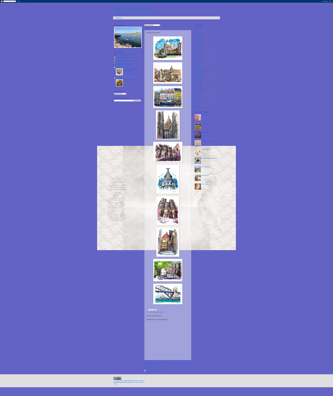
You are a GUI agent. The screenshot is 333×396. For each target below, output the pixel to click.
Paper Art (197, 83)
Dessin (196, 47)
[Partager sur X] (152, 310)
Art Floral (197, 34)
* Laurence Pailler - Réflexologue (124, 54)
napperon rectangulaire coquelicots (123, 64)
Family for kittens (199, 56)
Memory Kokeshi (199, 72)
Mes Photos (197, 78)
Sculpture (197, 98)
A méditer (197, 30)
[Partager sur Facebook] (154, 310)
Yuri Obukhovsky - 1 (206, 167)
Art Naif (197, 36)
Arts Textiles (198, 39)
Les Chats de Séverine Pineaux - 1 (210, 141)
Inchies (196, 63)
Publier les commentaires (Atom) (159, 367)
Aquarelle (161, 312)
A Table (196, 28)
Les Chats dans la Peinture (201, 70)
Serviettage (197, 100)
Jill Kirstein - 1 (205, 175)
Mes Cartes (197, 74)
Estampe (197, 52)
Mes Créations (198, 76)
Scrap (196, 96)
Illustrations (197, 61)
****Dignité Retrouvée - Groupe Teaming (125, 57)
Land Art (197, 67)
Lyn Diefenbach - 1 (206, 132)
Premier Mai (198, 92)
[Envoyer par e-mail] (149, 310)
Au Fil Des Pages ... (134, 8)
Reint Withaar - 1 (206, 184)
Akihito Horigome (154, 312)
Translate (155, 27)
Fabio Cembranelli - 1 (207, 115)
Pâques (196, 94)
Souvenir (197, 103)
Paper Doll (197, 85)
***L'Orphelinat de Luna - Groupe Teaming (126, 60)
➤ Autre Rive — (120, 78)
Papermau (118, 67)
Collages (197, 43)
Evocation (197, 54)
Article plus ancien (185, 363)
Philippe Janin (205, 123)
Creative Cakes (198, 45)
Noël (196, 81)
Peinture (197, 87)
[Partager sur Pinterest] (156, 310)
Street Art (197, 105)
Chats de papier (198, 41)
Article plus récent (150, 363)
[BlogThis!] (151, 310)
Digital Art (197, 50)
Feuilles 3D (197, 59)
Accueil (167, 363)
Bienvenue (119, 18)
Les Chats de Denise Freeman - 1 (209, 158)
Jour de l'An (198, 65)
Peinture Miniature (199, 89)
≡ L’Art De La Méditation (129, 79)
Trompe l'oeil (198, 107)
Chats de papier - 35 (206, 149)
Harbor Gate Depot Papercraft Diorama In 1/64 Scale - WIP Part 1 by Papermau (130, 70)
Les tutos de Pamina (120, 63)
